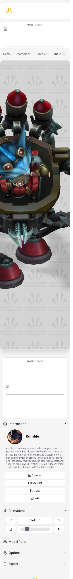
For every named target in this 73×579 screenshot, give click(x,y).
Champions (23, 54)
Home (7, 54)
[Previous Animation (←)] (11, 520)
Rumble (41, 54)
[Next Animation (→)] (59, 520)
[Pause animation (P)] (11, 529)
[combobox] (35, 520)
